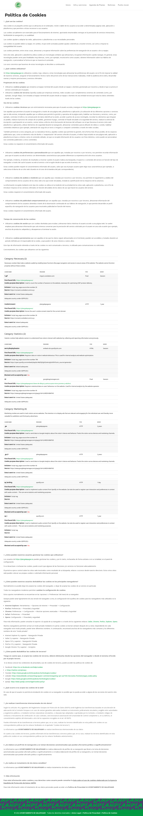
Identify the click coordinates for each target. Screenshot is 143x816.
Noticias (111, 5)
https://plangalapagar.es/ (24, 280)
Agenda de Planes (97, 5)
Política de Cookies (109, 813)
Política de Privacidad (92, 813)
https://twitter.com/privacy (16, 670)
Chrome (96, 621)
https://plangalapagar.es (15, 73)
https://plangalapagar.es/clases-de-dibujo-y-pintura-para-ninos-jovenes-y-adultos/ (43, 383)
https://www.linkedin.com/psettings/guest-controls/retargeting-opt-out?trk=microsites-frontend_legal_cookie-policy (54, 676)
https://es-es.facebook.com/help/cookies (28, 667)
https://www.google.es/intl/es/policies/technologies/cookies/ (34, 673)
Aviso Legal (76, 813)
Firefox (102, 621)
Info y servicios (80, 5)
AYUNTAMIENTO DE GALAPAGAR (33, 813)
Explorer (109, 621)
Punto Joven (123, 5)
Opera (115, 621)
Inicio (68, 5)
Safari (90, 621)
